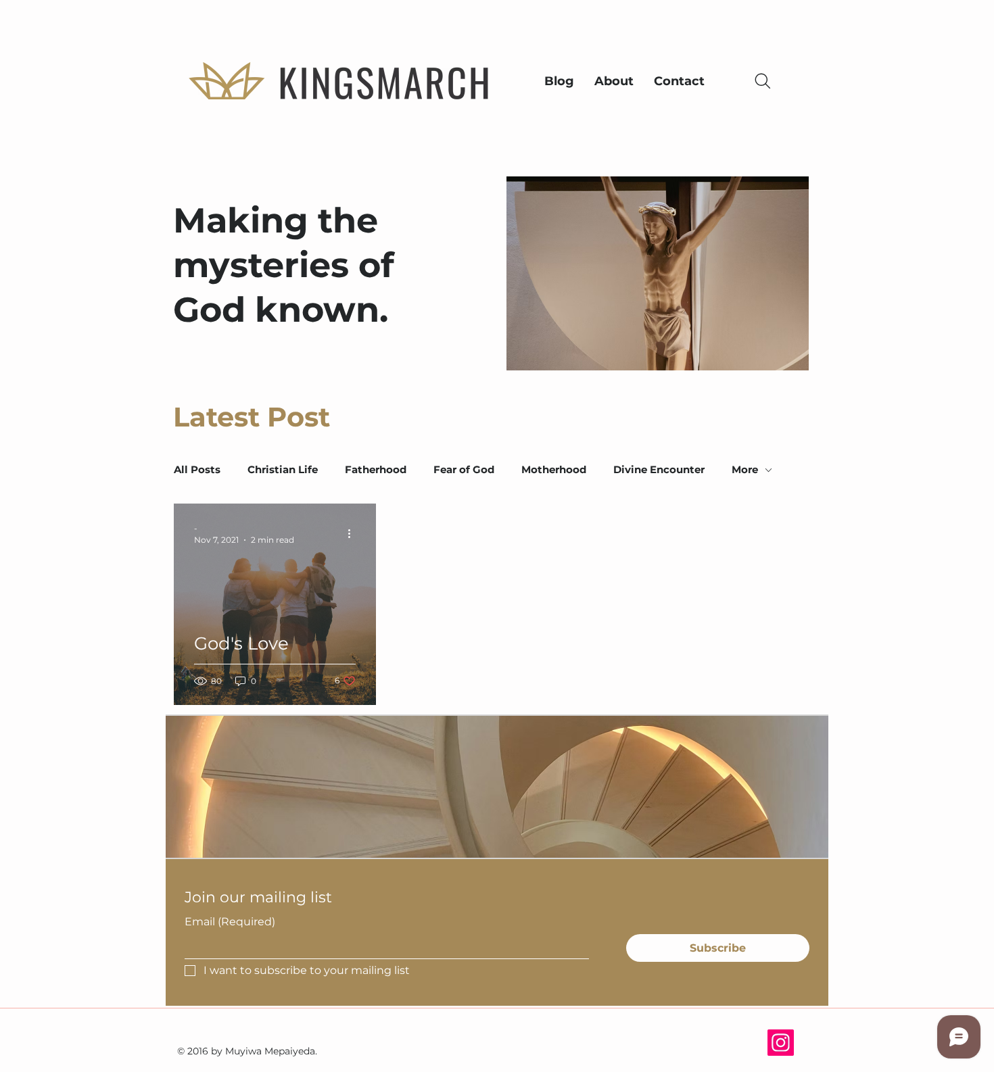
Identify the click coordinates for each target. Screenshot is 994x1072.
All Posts (197, 470)
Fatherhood (375, 470)
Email (230, 921)
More (745, 470)
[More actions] (354, 533)
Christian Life (282, 470)
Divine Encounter (659, 470)
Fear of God (463, 470)
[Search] (762, 81)
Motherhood (553, 470)
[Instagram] (780, 1042)
